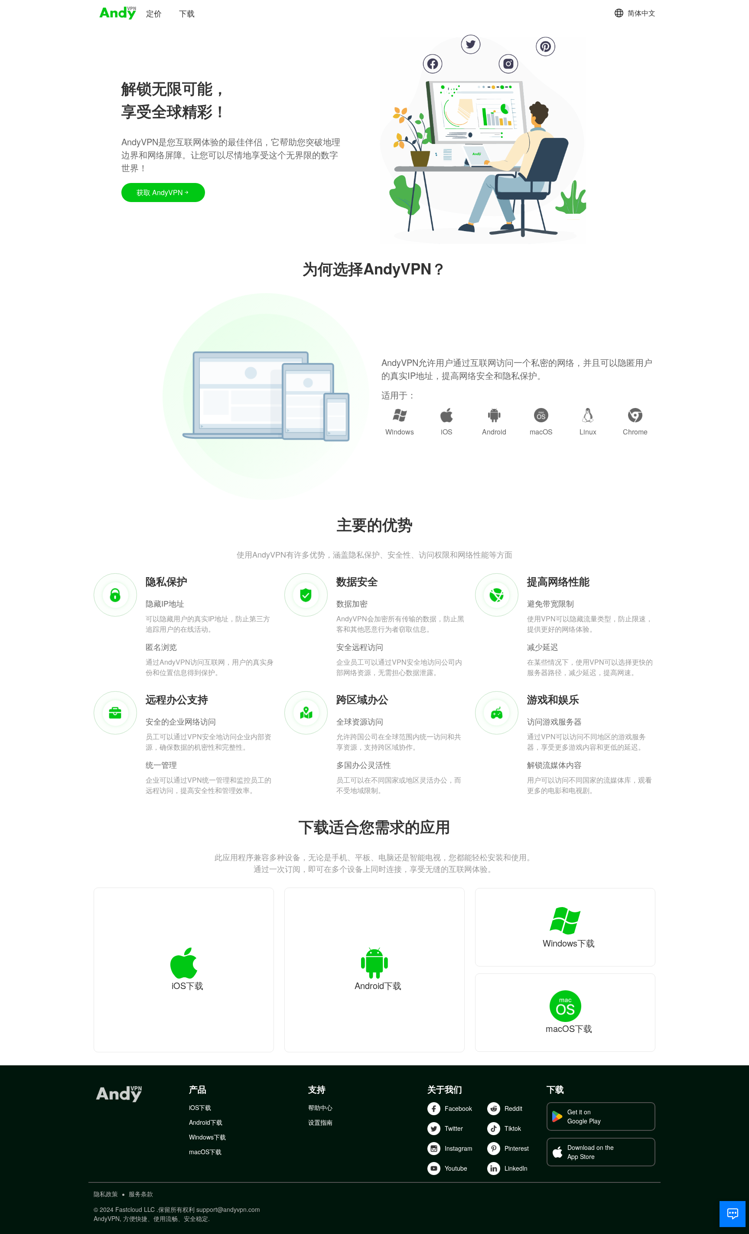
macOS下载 (205, 1151)
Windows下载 (207, 1137)
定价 (154, 13)
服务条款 (141, 1193)
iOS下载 (200, 1107)
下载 (187, 13)
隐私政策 (106, 1193)
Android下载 (205, 1122)
